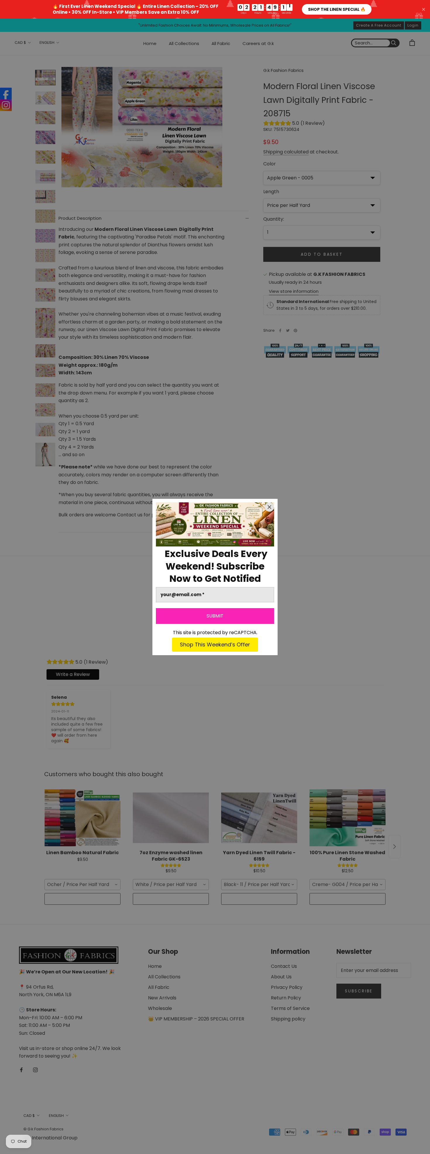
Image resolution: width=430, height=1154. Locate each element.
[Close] (269, 507)
